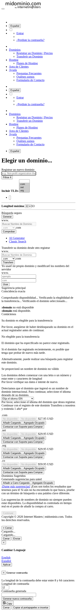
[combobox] (38, 198)
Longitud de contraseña (15, 583)
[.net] (24, 187)
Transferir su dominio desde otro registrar (25, 247)
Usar (5, 284)
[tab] (17, 238)
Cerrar (6, 538)
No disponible (10, 418)
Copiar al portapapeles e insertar (30, 607)
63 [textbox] (33, 206)
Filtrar (7, 177)
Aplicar (6, 564)
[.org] (24, 190)
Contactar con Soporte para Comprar (23, 426)
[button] (2, 8)
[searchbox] (10, 198)
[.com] (24, 184)
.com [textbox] (18, 227)
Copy (9, 603)
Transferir (8, 262)
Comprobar (9, 231)
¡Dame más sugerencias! (15, 486)
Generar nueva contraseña (17, 598)
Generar (7, 216)
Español (14, 26)
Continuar (9, 513)
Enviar (16, 538)
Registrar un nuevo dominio (17, 169)
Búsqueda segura (11, 213)
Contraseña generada (13, 591)
